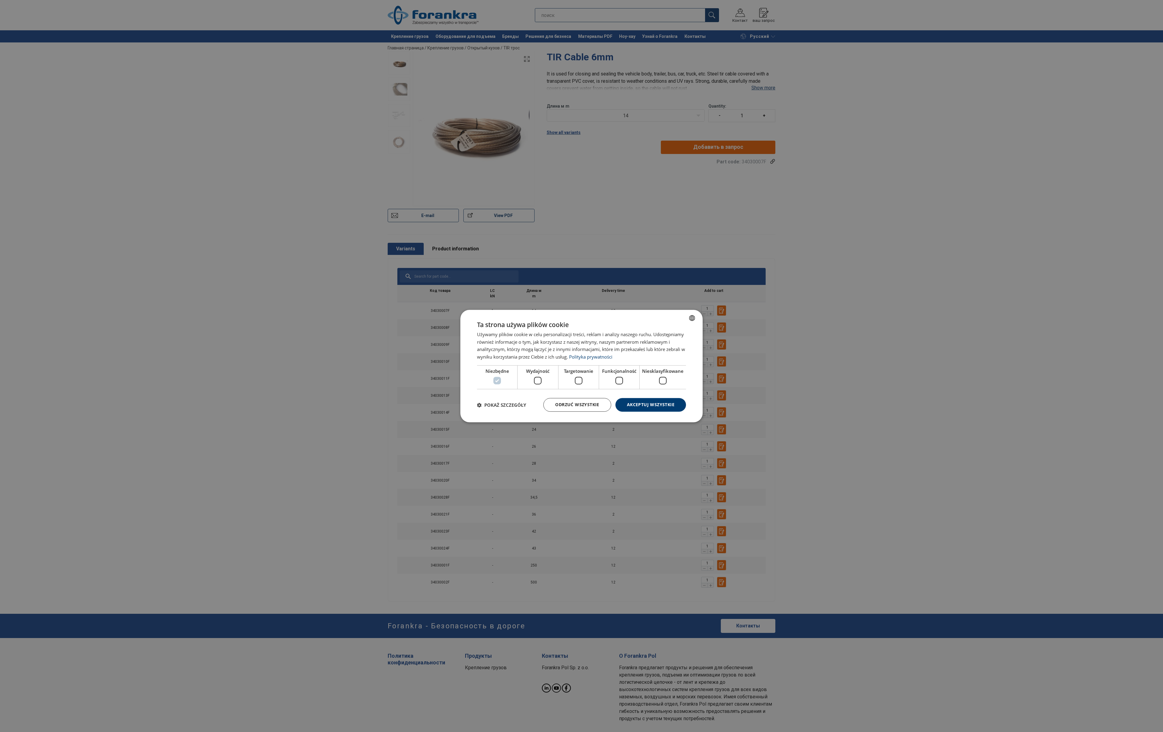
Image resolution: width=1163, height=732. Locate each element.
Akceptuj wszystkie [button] (650, 405)
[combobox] (692, 318)
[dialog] (581, 366)
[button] (501, 405)
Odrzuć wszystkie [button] (577, 405)
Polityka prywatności (590, 357)
